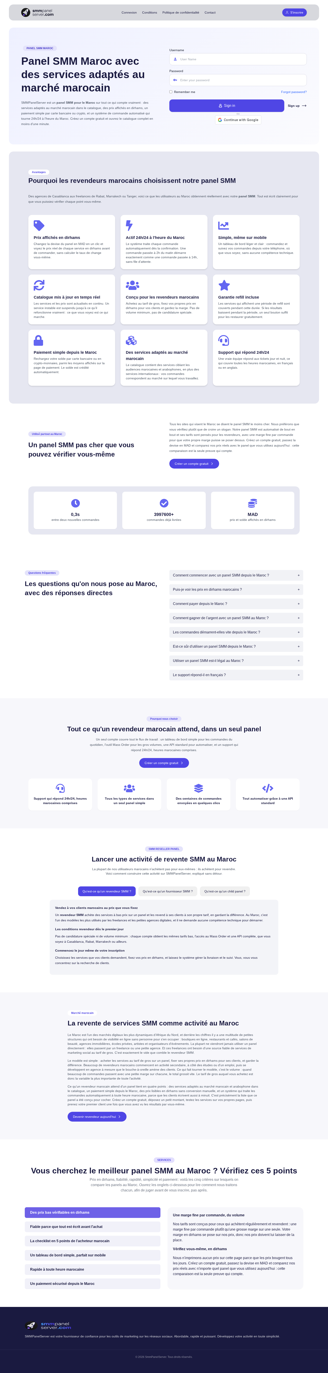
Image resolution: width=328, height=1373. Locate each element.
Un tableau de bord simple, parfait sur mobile (68, 1255)
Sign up (294, 105)
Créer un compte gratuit (191, 463)
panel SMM (249, 429)
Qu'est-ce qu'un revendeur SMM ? (107, 891)
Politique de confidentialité (180, 12)
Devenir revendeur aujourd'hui (94, 1116)
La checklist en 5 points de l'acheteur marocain (70, 1241)
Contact (210, 12)
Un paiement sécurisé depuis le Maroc (62, 1284)
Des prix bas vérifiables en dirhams (59, 1212)
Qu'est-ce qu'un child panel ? (224, 891)
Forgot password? (294, 92)
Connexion (129, 12)
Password (176, 71)
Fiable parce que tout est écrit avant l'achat (66, 1227)
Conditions (149, 12)
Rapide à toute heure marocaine (57, 1269)
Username (176, 50)
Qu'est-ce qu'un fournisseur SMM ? (168, 891)
